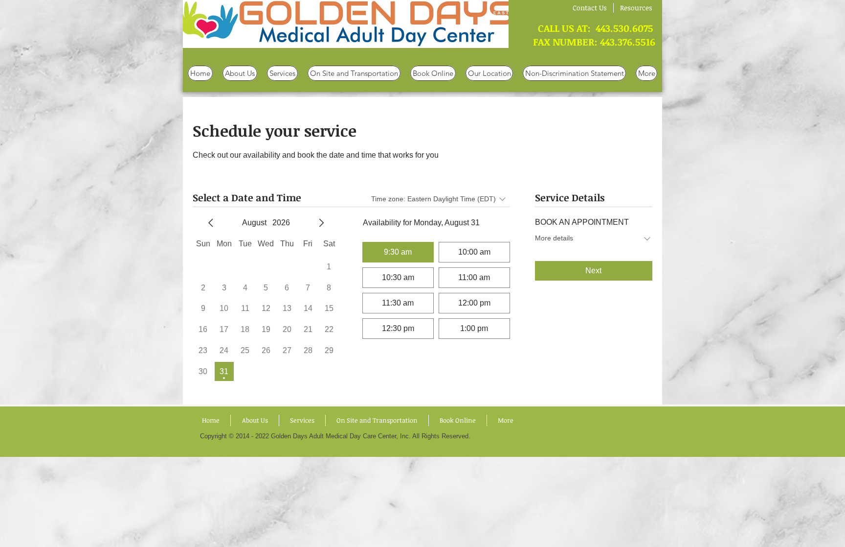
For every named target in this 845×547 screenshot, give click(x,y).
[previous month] (211, 223)
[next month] (321, 223)
